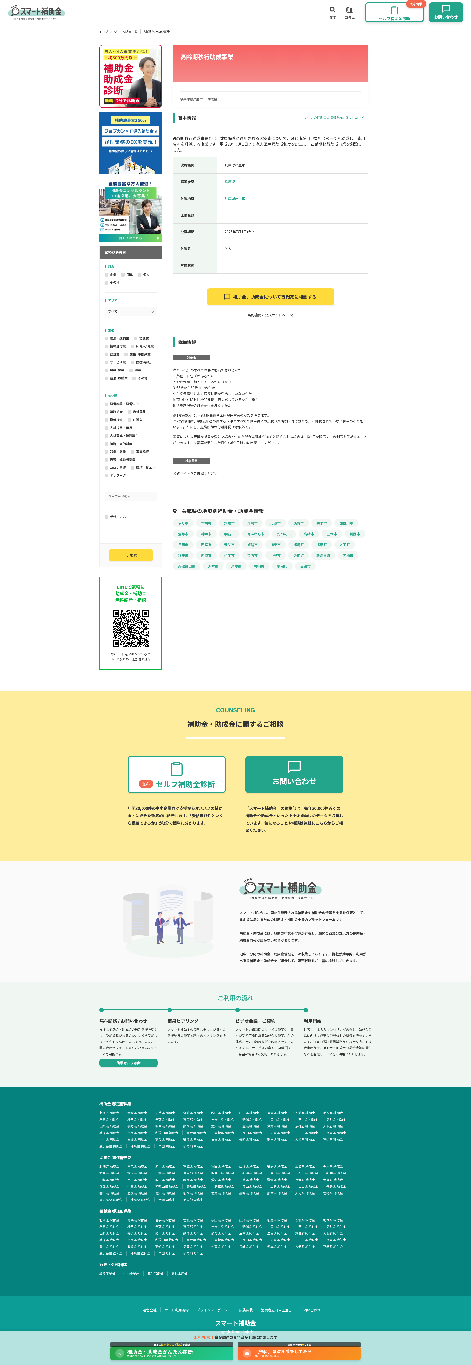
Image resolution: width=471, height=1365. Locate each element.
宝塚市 (183, 533)
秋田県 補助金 (221, 1112)
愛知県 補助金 (221, 1126)
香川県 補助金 (109, 1139)
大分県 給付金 (305, 1246)
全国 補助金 (166, 1146)
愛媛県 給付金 (137, 1246)
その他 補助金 (193, 1146)
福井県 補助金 (336, 1119)
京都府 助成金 (305, 1179)
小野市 (275, 555)
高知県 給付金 (165, 1246)
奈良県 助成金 (137, 1186)
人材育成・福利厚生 (124, 435)
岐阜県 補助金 (165, 1126)
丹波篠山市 (186, 566)
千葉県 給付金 (165, 1226)
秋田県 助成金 (221, 1166)
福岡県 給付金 (193, 1246)
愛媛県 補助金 (137, 1139)
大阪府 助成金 (333, 1179)
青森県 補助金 (137, 1112)
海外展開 (139, 411)
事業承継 (142, 451)
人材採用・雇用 (121, 427)
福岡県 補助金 (193, 1139)
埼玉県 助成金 (137, 1173)
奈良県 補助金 (137, 1132)
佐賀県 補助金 (221, 1139)
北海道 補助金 (109, 1112)
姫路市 (252, 544)
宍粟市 (229, 523)
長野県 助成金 (137, 1179)
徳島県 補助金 (336, 1132)
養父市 (229, 544)
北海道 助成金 (109, 1166)
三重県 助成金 (249, 1179)
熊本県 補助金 (277, 1139)
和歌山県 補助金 (166, 1132)
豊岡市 (183, 544)
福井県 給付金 (336, 1226)
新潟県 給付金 (252, 1226)
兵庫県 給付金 (109, 1239)
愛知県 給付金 (221, 1233)
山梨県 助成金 (109, 1179)
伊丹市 (183, 523)
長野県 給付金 (137, 1233)
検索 (133, 555)
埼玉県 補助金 (137, 1119)
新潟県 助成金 (252, 1173)
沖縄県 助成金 (140, 1199)
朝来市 (321, 523)
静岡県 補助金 (193, 1126)
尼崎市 (252, 523)
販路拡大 (116, 411)
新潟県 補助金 (252, 1119)
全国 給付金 (166, 1253)
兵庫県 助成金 (109, 1186)
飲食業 (114, 354)
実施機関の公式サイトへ (267, 315)
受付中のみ (118, 516)
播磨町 (321, 544)
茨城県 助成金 (305, 1166)
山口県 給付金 (308, 1239)
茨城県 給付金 (305, 1220)
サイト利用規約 (177, 1309)
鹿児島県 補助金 (110, 1146)
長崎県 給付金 (249, 1246)
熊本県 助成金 (277, 1193)
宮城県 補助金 (193, 1112)
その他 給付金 (193, 1253)
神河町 (259, 566)
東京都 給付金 (193, 1226)
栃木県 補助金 (333, 1112)
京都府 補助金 (305, 1126)
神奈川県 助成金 (222, 1173)
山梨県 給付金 (109, 1233)
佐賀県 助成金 (221, 1193)
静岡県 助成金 (193, 1179)
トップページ (108, 31)
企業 (113, 274)
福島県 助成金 (277, 1166)
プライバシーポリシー (214, 1309)
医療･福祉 (143, 362)
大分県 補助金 (305, 1139)
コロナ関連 (118, 467)
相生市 (229, 555)
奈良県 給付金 (137, 1239)
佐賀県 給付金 (221, 1246)
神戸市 (206, 533)
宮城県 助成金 (193, 1166)
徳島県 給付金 (336, 1239)
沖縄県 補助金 (140, 1146)
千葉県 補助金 (165, 1119)
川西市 (355, 533)
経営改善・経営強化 (124, 403)
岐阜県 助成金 (165, 1179)
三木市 (332, 533)
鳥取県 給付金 (196, 1239)
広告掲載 (246, 1309)
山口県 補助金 (308, 1132)
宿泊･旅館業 (119, 378)
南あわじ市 (255, 533)
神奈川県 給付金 (222, 1226)
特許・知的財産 (121, 443)
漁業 (138, 370)
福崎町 (298, 544)
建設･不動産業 (140, 354)
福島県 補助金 (277, 1112)
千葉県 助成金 (165, 1173)
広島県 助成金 (280, 1186)
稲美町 (183, 555)
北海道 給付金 (109, 1220)
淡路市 (298, 523)
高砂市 (309, 533)
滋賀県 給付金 (277, 1233)
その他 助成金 (193, 1199)
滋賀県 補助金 (277, 1126)
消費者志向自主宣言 (276, 1309)
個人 (146, 274)
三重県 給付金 (249, 1233)
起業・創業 (118, 451)
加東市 (275, 544)
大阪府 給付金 (333, 1233)
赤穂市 (348, 555)
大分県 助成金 (305, 1193)
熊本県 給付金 (277, 1246)
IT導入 (138, 419)
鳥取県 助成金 (196, 1186)
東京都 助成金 (193, 1173)
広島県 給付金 (280, 1239)
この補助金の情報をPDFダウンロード (337, 117)
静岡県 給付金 (193, 1233)
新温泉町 (323, 555)
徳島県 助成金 (336, 1186)
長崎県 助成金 (249, 1193)
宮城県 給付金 (193, 1220)
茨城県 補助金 (305, 1112)
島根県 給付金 (224, 1239)
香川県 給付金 (109, 1246)
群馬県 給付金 (109, 1226)
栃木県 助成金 (333, 1166)
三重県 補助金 (249, 1126)
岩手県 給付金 (165, 1220)
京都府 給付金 (305, 1233)
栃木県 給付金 (333, 1220)
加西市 (252, 555)
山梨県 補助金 (109, 1126)
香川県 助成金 (109, 1193)
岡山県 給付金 (252, 1239)
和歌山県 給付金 (166, 1239)
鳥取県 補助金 (196, 1132)
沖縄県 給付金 (140, 1253)
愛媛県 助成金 (137, 1193)
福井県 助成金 (336, 1173)
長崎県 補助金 (249, 1139)
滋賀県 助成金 (277, 1179)
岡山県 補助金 (252, 1132)
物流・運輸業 (119, 338)
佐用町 (298, 555)
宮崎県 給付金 (333, 1246)
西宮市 (206, 544)
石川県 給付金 (308, 1226)
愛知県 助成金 (221, 1179)
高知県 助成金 (165, 1193)
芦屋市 (236, 566)
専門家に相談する (274, 296)
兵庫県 (230, 181)
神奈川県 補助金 (222, 1119)
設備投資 (116, 419)
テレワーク (118, 475)
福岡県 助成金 (193, 1193)
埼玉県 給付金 (137, 1226)
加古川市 (346, 523)
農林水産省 (179, 1273)
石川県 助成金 (308, 1173)
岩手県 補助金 (165, 1112)
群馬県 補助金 (109, 1119)
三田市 (305, 566)
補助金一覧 (130, 31)
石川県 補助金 (308, 1119)
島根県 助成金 (224, 1186)
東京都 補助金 (193, 1119)
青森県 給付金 (137, 1220)
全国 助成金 (166, 1199)
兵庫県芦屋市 (193, 99)
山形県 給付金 (249, 1220)
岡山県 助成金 (252, 1186)
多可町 (282, 566)
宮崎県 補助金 (333, 1139)
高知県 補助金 (165, 1139)
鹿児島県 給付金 (110, 1253)
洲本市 (213, 566)
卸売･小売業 (145, 346)
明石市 (229, 533)
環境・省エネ (145, 467)
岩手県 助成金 (165, 1166)
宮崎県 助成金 (333, 1193)
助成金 (212, 99)
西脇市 (206, 555)
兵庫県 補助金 (109, 1132)
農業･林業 (117, 370)
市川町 (206, 523)
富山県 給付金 (280, 1226)
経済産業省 (107, 1273)
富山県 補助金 (280, 1119)
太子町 (345, 544)
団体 (130, 274)
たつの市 (284, 533)
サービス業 (118, 362)
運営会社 (150, 1309)
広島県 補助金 (280, 1132)
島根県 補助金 (224, 1132)
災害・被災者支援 (122, 459)
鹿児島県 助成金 (110, 1199)
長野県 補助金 (137, 1126)
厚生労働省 (155, 1273)
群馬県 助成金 (109, 1173)
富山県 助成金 (280, 1173)
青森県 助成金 (137, 1166)
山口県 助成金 (308, 1186)
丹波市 (275, 523)
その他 (114, 282)
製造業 (144, 338)
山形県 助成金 (249, 1166)
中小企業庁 (131, 1273)
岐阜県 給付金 (165, 1233)
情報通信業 (118, 346)
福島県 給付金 (277, 1220)
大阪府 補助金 (333, 1126)
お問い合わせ (310, 1309)
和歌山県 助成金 (166, 1186)
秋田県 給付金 (221, 1220)
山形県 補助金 (249, 1112)
